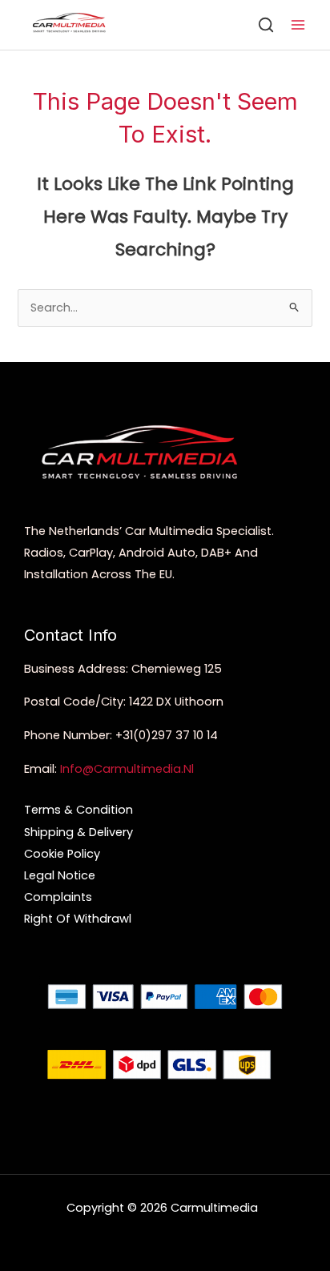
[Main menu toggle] (298, 25)
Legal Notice (59, 875)
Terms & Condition (78, 810)
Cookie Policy (62, 854)
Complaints (58, 897)
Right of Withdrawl (77, 919)
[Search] (266, 25)
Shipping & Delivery (78, 832)
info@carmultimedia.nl (127, 769)
